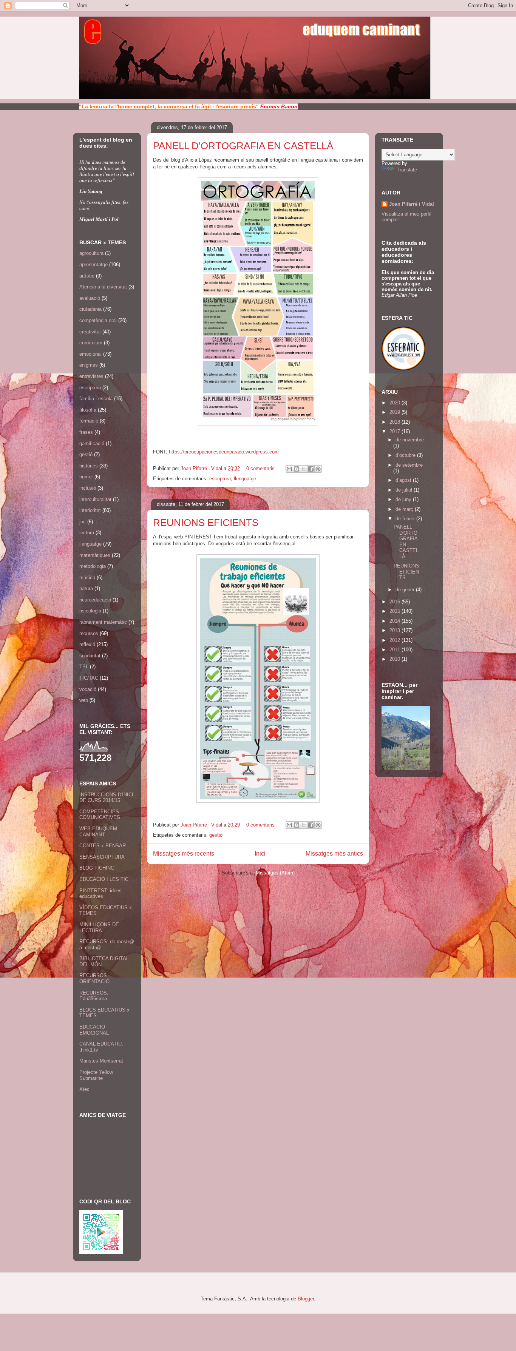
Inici (260, 853)
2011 (395, 649)
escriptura (220, 478)
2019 (395, 412)
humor (86, 477)
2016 (395, 602)
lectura (86, 532)
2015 (395, 611)
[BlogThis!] (296, 469)
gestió (215, 835)
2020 (395, 403)
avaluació (89, 298)
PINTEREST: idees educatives (100, 893)
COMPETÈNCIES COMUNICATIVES (99, 814)
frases (86, 432)
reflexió (87, 644)
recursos (88, 633)
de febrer (405, 518)
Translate (407, 170)
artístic (86, 276)
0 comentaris (260, 468)
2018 (395, 422)
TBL (83, 666)
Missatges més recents (183, 853)
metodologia (92, 566)
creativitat (90, 332)
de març (405, 509)
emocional (90, 354)
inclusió (87, 488)
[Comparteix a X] (303, 469)
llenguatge (245, 478)
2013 (395, 630)
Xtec (84, 1089)
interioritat (90, 510)
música (87, 577)
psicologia (90, 611)
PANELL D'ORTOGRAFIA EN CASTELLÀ (243, 145)
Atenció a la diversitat (103, 287)
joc (82, 521)
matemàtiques (94, 555)
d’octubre (406, 455)
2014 (395, 621)
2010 (395, 659)
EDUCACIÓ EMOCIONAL (94, 1030)
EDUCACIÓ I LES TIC (103, 879)
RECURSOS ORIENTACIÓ (94, 978)
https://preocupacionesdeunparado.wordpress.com (224, 452)
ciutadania (90, 309)
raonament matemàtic (103, 622)
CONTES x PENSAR (102, 845)
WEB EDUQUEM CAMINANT (98, 831)
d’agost (404, 480)
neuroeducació (95, 600)
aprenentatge (93, 264)
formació (88, 421)
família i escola (96, 398)
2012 (395, 640)
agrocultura (91, 253)
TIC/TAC (88, 678)
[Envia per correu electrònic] (289, 469)
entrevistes (91, 376)
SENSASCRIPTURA (102, 857)
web (83, 700)
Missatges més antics (334, 853)
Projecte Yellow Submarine (96, 1075)
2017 (395, 431)
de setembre (409, 465)
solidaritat (89, 656)
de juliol (404, 490)
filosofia (87, 410)
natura (86, 588)
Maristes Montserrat (101, 1061)
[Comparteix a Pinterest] (318, 469)
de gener (405, 589)
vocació (87, 689)
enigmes (88, 365)
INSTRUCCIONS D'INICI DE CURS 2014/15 (106, 798)
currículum (90, 342)
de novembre (409, 440)
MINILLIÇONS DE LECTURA (99, 927)
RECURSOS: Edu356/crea (93, 996)
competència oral (98, 320)
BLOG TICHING (96, 868)
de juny (404, 499)
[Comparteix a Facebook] (311, 469)
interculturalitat (95, 499)
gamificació (91, 443)
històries (88, 466)
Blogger (306, 1299)
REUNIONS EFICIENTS (205, 522)
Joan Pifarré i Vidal (202, 468)
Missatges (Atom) (275, 873)
